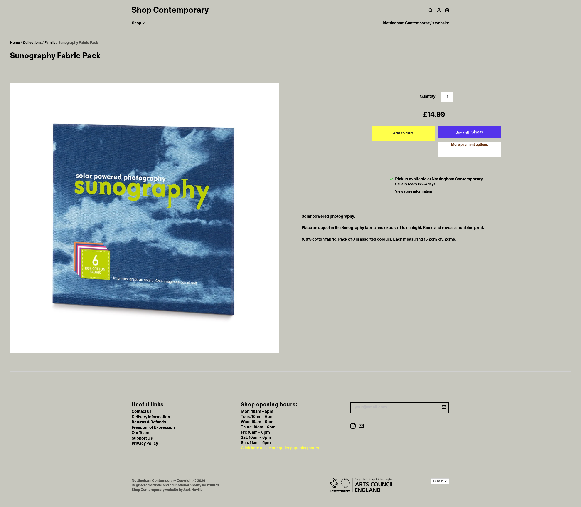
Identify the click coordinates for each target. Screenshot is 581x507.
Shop (137, 23)
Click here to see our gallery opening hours (280, 448)
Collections (32, 43)
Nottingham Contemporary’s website (416, 23)
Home (15, 43)
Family (49, 43)
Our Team (140, 433)
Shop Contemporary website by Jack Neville (167, 490)
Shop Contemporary (170, 10)
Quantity (427, 96)
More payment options (469, 145)
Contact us (141, 412)
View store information (413, 191)
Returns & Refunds (149, 422)
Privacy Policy (145, 444)
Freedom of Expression (153, 428)
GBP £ (438, 481)
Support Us (142, 438)
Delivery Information (151, 417)
